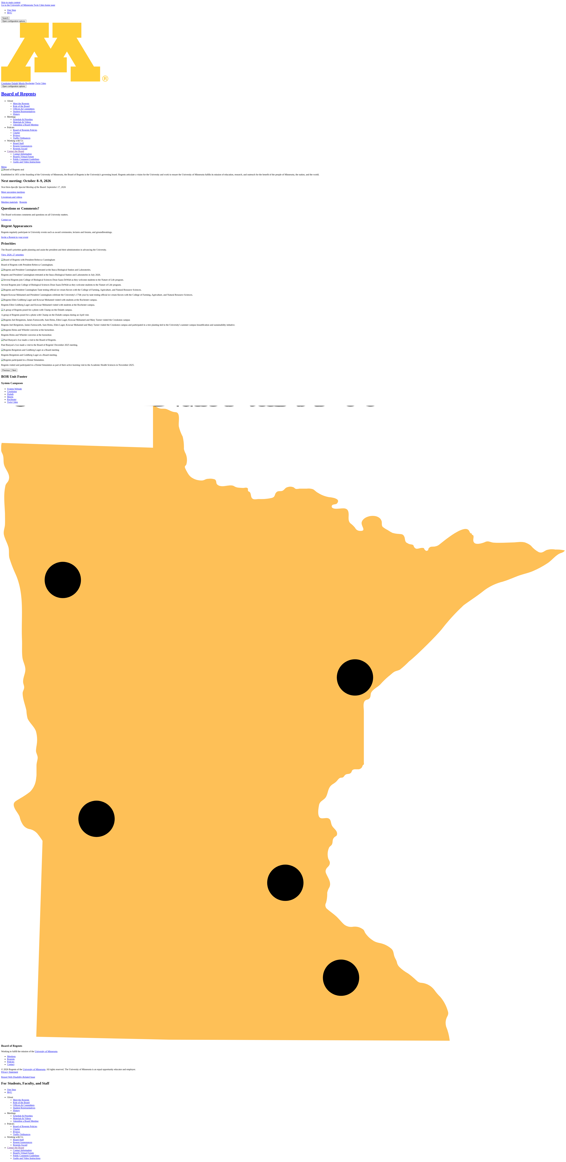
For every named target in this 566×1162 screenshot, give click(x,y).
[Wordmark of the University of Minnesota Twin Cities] (283, 80)
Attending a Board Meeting (25, 1121)
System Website (14, 389)
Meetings (11, 1056)
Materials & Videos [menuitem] (22, 122)
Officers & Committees (23, 1105)
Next (14, 370)
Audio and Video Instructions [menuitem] (26, 162)
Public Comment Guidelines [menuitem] (26, 159)
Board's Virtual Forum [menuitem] (23, 156)
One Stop (11, 10)
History (16, 1110)
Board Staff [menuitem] (18, 143)
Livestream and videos (11, 197)
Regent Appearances (22, 1142)
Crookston (6, 83)
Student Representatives (24, 1108)
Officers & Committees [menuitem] (23, 109)
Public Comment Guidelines (26, 1155)
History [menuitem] (16, 114)
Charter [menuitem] (16, 132)
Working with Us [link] (15, 140)
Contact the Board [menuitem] (15, 151)
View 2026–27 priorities (12, 254)
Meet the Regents (21, 1100)
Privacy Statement (9, 1072)
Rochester (30, 83)
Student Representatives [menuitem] (24, 111)
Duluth (14, 83)
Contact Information (22, 1150)
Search (5, 18)
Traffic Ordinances (21, 1134)
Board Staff (18, 1139)
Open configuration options (13, 21)
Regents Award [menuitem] (20, 148)
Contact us (6, 219)
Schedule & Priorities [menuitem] (23, 119)
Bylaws (16, 1131)
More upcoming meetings (13, 192)
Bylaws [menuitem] (16, 135)
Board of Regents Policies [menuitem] (25, 130)
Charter (16, 1129)
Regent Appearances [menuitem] (22, 146)
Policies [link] (10, 127)
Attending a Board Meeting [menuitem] (25, 124)
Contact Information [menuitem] (22, 154)
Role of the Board (21, 1102)
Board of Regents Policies (25, 1126)
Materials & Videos (22, 1118)
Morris (22, 83)
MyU (9, 12)
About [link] (10, 101)
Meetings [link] (11, 117)
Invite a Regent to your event (14, 237)
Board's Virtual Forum (23, 1153)
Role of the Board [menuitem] (21, 106)
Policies (10, 1061)
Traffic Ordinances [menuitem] (21, 138)
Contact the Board (15, 1147)
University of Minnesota (46, 1051)
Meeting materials (9, 202)
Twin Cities (40, 83)
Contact (10, 1064)
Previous (6, 370)
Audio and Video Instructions (26, 1158)
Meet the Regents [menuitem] (21, 103)
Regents (23, 202)
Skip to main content (10, 2)
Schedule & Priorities (23, 1116)
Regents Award (20, 1145)
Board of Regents (18, 93)
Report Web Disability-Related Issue (18, 1077)
